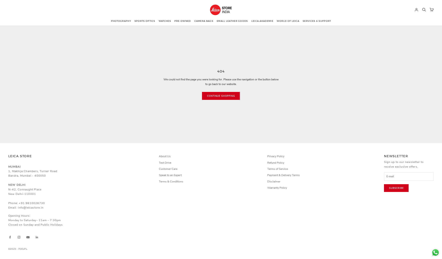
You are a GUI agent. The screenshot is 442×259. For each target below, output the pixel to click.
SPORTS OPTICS (144, 21)
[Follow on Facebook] (10, 237)
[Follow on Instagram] (19, 237)
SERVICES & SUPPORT (317, 21)
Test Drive (165, 163)
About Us (165, 156)
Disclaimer (273, 181)
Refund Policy (275, 163)
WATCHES (165, 21)
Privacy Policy (275, 156)
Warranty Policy (277, 188)
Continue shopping (221, 96)
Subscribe (396, 188)
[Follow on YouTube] (28, 237)
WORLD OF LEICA (288, 21)
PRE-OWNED (182, 21)
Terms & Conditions (171, 181)
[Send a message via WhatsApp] (435, 252)
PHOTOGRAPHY (121, 21)
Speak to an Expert (170, 175)
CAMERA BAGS (203, 21)
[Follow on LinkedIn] (37, 237)
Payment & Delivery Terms (283, 175)
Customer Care (168, 169)
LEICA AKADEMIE (262, 21)
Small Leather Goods (232, 21)
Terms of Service (277, 169)
